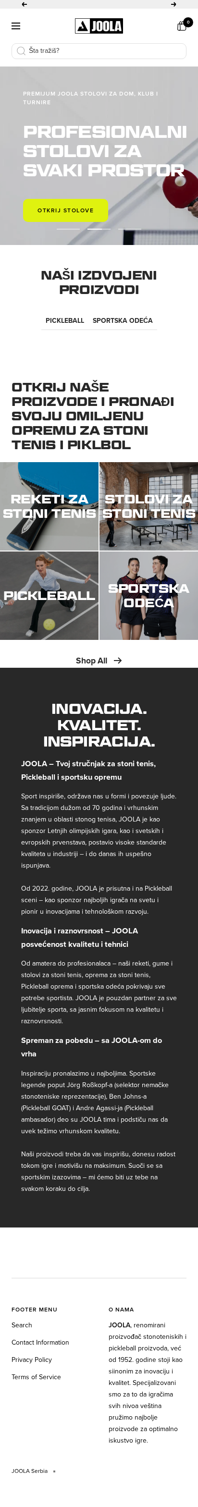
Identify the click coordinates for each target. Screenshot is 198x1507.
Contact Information (40, 1342)
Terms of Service (36, 1377)
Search (22, 1325)
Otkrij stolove (65, 210)
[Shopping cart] (181, 26)
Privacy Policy (32, 1360)
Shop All (91, 660)
